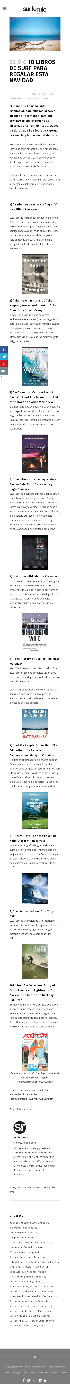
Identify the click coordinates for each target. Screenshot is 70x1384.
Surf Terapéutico (34, 1320)
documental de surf (21, 1257)
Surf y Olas (16, 1325)
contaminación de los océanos (28, 1247)
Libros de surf (26, 1109)
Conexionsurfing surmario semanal (30, 1242)
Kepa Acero (16, 1271)
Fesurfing (39, 1257)
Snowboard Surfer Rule (38, 1296)
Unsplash (48, 1098)
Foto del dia (16, 1261)
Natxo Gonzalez (35, 1276)
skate (50, 1286)
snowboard (16, 1296)
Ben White (34, 1098)
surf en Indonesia (42, 1306)
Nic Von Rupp (17, 1281)
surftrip (50, 1320)
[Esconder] (1, 376)
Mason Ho (44, 1271)
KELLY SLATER (41, 1266)
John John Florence (21, 1266)
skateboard (16, 1291)
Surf (51, 94)
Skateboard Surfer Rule (39, 1291)
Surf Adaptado (18, 1301)
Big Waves (16, 1227)
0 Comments (32, 98)
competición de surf (21, 1237)
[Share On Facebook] (4, 349)
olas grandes (34, 1281)
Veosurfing (30, 1325)
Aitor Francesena (22, 502)
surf (56, 1296)
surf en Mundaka (20, 1315)
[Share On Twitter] (4, 356)
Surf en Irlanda (19, 1310)
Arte (34, 94)
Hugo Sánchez (51, 511)
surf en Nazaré (40, 1315)
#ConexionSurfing (20, 1222)
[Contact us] (4, 371)
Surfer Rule (16, 98)
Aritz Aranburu (41, 1222)
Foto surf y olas (49, 1261)
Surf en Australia (38, 1301)
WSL (41, 1325)
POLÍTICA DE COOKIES (55, 1372)
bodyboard (29, 1227)
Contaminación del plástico (26, 1252)
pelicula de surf (19, 1286)
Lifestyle (42, 94)
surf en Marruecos (40, 1310)
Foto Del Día (32, 1261)
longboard (30, 1271)
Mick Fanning (17, 1276)
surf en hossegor (20, 1306)
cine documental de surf (24, 1232)
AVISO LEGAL (10, 1372)
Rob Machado (38, 1286)
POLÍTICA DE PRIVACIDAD (31, 1372)
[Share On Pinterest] (4, 364)
